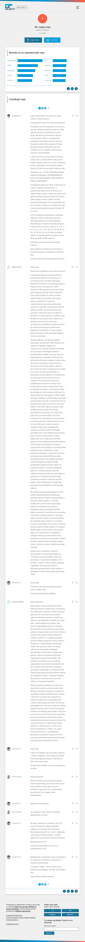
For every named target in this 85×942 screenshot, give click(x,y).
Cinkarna (48, 70)
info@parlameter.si (12, 924)
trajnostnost (11, 60)
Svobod (10, 80)
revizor (9, 75)
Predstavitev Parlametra (14, 915)
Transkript (53, 40)
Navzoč (47, 65)
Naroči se (49, 933)
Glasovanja (35, 40)
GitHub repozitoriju (23, 911)
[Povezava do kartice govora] (76, 115)
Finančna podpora (12, 920)
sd (45, 60)
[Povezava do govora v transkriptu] (72, 115)
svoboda (48, 80)
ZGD (46, 75)
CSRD (9, 65)
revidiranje (11, 70)
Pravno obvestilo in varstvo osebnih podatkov (21, 917)
